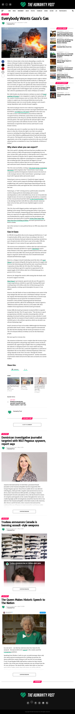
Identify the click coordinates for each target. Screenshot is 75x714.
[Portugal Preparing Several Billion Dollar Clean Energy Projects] (13, 380)
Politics (33, 11)
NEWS (9, 11)
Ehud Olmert (11, 281)
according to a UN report (22, 111)
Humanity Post (11, 24)
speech (25, 650)
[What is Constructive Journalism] (27, 380)
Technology (39, 11)
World (14, 11)
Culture (51, 11)
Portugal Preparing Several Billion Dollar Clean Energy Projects (13, 386)
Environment (21, 11)
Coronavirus (7, 652)
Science (46, 11)
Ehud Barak (35, 248)
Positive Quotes (63, 11)
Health (27, 11)
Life (56, 11)
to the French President (37, 199)
